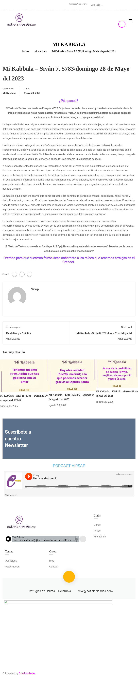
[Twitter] (22, 274)
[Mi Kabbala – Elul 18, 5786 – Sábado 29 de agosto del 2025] (72, 375)
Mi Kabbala (41, 51)
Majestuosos (12, 566)
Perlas (97, 530)
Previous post (13, 327)
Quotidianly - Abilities (18, 333)
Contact (53, 566)
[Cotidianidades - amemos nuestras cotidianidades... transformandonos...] (22, 20)
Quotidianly (11, 560)
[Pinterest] (29, 274)
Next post (126, 327)
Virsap (35, 289)
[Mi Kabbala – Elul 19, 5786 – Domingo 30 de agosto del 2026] (24, 375)
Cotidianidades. (27, 673)
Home (25, 51)
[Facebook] (14, 274)
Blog (51, 560)
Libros (97, 524)
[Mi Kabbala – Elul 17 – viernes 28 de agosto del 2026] (117, 373)
